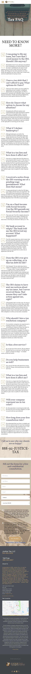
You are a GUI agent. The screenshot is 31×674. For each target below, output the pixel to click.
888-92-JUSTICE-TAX (15, 450)
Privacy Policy (10, 542)
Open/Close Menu (3, 2)
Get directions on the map (7, 595)
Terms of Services (20, 542)
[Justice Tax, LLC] (9, 2)
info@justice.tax (8, 593)
